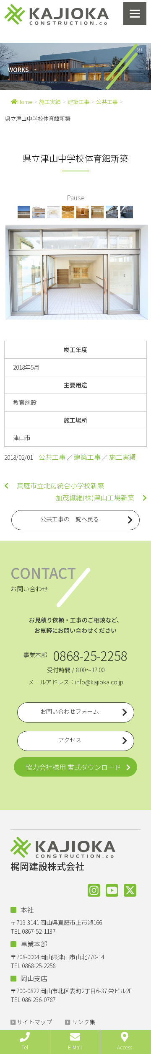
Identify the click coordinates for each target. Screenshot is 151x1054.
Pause (76, 197)
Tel (24, 1047)
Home (24, 102)
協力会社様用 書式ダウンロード (73, 767)
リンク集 (83, 1022)
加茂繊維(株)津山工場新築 (99, 497)
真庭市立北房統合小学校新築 (56, 485)
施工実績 (50, 102)
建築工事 (78, 102)
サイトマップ (34, 1022)
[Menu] (134, 13)
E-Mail (75, 1047)
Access (124, 1047)
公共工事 (107, 102)
